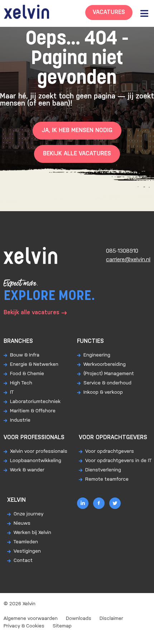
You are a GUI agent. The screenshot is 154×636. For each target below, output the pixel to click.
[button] (144, 13)
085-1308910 (122, 251)
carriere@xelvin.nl (128, 259)
